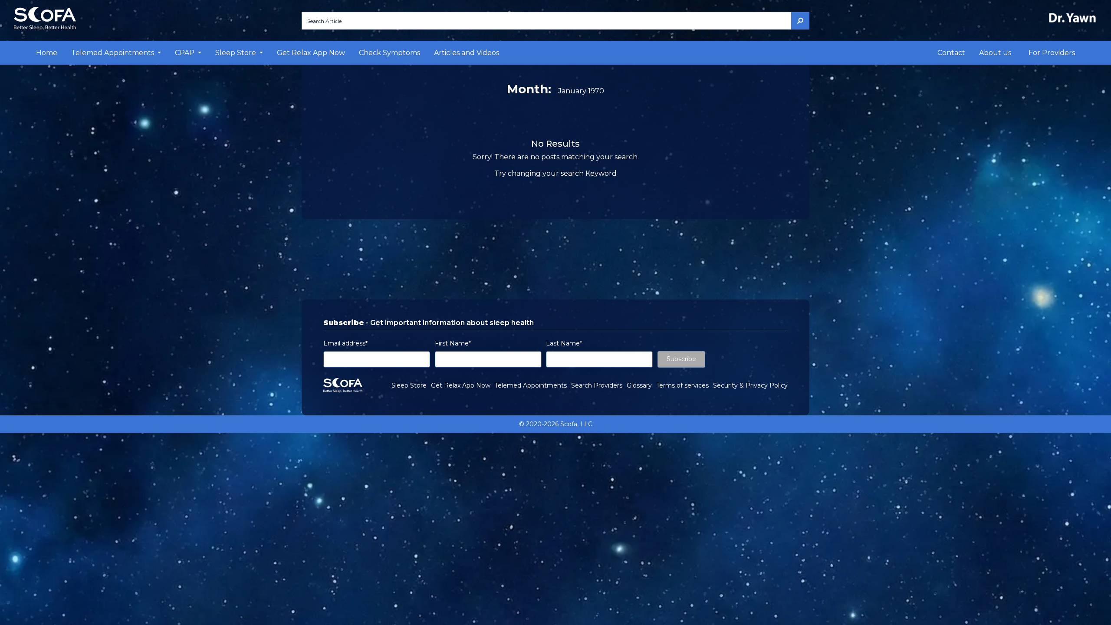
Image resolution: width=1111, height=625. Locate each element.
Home (46, 53)
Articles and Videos (466, 53)
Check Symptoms (389, 53)
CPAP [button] (185, 53)
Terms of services (682, 385)
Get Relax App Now (311, 53)
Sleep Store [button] (236, 53)
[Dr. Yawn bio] (1074, 17)
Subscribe (681, 359)
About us (995, 53)
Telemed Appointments (531, 385)
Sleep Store (409, 385)
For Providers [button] (1052, 53)
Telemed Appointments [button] (113, 53)
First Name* (453, 343)
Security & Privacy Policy (750, 385)
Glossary (639, 385)
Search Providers (596, 385)
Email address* (345, 343)
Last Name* (564, 343)
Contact (951, 53)
